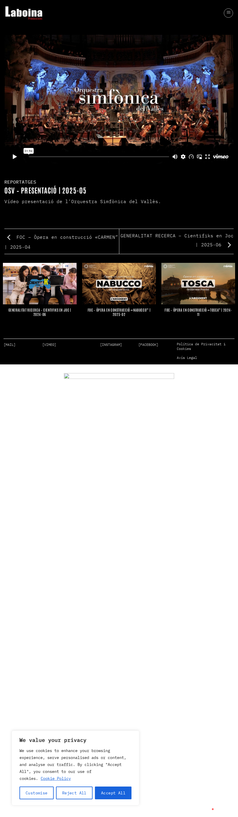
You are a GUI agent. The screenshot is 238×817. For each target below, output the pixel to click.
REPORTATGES (20, 182)
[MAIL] (9, 344)
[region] (75, 768)
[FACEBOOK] (148, 344)
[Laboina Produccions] (23, 13)
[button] (228, 13)
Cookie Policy (56, 778)
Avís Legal (187, 357)
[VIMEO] (49, 344)
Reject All (74, 793)
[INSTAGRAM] (111, 344)
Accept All (113, 793)
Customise (37, 793)
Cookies (184, 348)
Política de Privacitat (199, 344)
